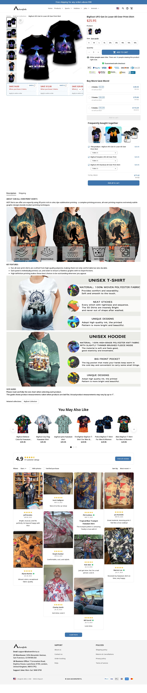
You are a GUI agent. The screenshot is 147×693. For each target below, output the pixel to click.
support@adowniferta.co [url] (28, 651)
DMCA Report (38, 679)
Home (8, 16)
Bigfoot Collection (19, 16)
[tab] (71, 447)
